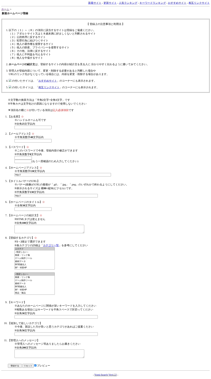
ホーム (5, 9)
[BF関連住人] (35, 264)
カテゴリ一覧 (51, 245)
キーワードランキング (152, 2)
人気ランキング (128, 2)
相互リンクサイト (199, 2)
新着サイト (94, 2)
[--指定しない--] (35, 252)
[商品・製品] (35, 293)
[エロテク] (35, 249)
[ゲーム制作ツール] (35, 258)
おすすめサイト (177, 2)
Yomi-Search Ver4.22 (105, 374)
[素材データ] (35, 261)
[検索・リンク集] (35, 255)
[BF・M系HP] (35, 267)
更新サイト (110, 2)
